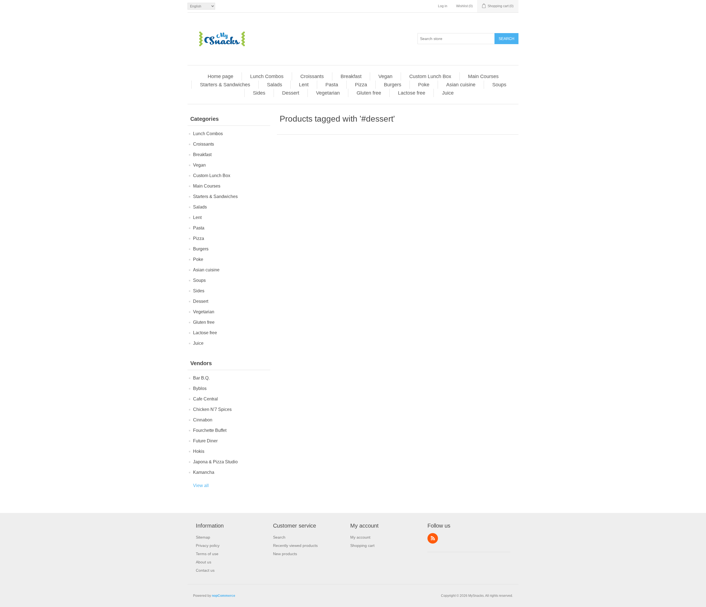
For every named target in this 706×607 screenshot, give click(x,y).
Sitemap (203, 537)
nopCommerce (223, 596)
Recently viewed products (295, 545)
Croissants (312, 76)
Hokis (198, 451)
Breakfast (351, 76)
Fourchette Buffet (209, 430)
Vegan (385, 76)
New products (285, 554)
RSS (432, 538)
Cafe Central (205, 399)
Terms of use (207, 554)
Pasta (331, 84)
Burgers (392, 84)
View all (201, 485)
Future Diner (205, 440)
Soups (499, 84)
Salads (274, 84)
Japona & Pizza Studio (215, 461)
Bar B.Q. (201, 378)
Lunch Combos (267, 76)
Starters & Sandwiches (225, 84)
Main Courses (483, 76)
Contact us (205, 570)
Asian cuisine (460, 84)
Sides (259, 93)
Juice (448, 93)
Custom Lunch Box (430, 76)
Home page (220, 76)
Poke (423, 84)
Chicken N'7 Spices (212, 409)
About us (203, 562)
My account (360, 537)
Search (506, 38)
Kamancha (203, 472)
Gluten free (369, 93)
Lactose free (411, 93)
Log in (442, 6)
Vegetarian (328, 93)
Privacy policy (208, 545)
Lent (304, 84)
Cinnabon (202, 420)
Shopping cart (362, 545)
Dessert (290, 93)
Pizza (361, 84)
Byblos (200, 388)
